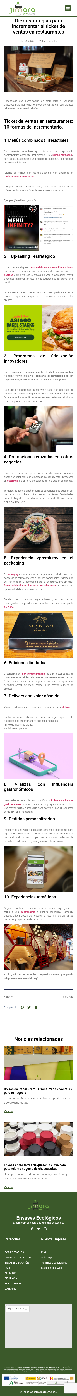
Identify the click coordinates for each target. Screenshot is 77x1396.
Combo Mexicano (62, 155)
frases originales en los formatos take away (30, 585)
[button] (68, 8)
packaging (12, 574)
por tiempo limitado (33, 673)
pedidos (8, 275)
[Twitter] (38, 1228)
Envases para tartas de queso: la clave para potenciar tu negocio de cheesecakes (35, 1167)
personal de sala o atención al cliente (51, 267)
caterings (12, 480)
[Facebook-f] (31, 1228)
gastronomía (27, 911)
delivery (8, 606)
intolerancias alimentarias (19, 176)
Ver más (8, 1111)
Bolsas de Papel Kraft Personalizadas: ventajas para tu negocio (38, 1091)
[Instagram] (45, 1228)
